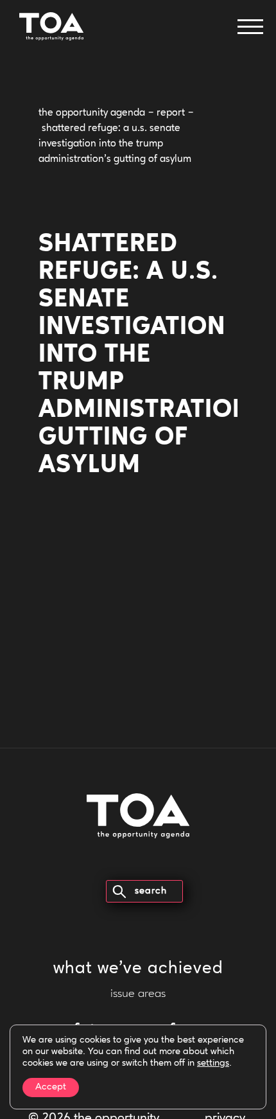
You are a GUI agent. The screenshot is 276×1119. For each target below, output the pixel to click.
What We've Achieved (138, 969)
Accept (50, 1087)
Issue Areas (138, 994)
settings (213, 1063)
